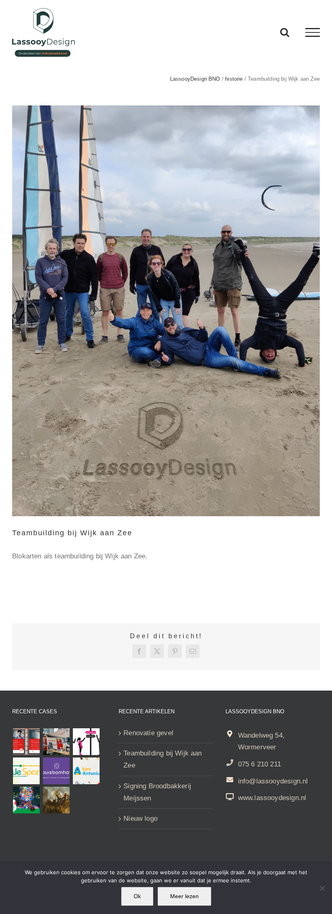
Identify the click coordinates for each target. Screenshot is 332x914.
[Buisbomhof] (56, 770)
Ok (137, 896)
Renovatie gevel (148, 733)
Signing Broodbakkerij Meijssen (157, 792)
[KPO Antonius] (86, 770)
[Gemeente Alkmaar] (56, 800)
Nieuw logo (140, 818)
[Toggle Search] (284, 32)
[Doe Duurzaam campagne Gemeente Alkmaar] (56, 741)
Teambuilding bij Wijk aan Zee (162, 759)
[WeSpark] (26, 770)
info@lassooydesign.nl (273, 781)
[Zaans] (26, 800)
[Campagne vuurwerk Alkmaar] (26, 741)
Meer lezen (184, 896)
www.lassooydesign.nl (272, 798)
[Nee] (322, 888)
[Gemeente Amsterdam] (86, 741)
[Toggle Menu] (312, 32)
